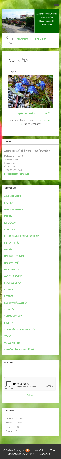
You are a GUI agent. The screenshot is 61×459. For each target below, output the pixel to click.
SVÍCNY (7, 336)
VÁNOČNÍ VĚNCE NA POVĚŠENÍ (19, 349)
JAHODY (8, 216)
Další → (48, 113)
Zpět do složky (26, 113)
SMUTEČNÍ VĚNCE (13, 316)
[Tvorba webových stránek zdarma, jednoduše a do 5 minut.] (27, 450)
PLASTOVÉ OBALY (12, 282)
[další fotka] (47, 91)
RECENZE (8, 296)
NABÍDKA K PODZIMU (14, 256)
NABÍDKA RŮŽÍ (11, 262)
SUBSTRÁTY (10, 322)
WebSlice (40, 450)
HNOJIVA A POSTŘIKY (14, 209)
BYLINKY (8, 202)
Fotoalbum (21, 39)
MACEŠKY (9, 249)
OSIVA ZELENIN (11, 269)
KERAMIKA (9, 229)
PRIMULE (8, 289)
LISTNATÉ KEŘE (11, 242)
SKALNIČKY (40, 39)
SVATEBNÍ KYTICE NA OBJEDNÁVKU (21, 329)
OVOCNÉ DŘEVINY (13, 276)
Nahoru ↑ (44, 453)
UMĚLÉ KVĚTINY (12, 342)
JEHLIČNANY (10, 222)
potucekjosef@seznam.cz (16, 173)
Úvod (8, 38)
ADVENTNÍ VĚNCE (12, 196)
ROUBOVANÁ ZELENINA (15, 302)
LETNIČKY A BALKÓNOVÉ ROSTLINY (21, 236)
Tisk (52, 450)
